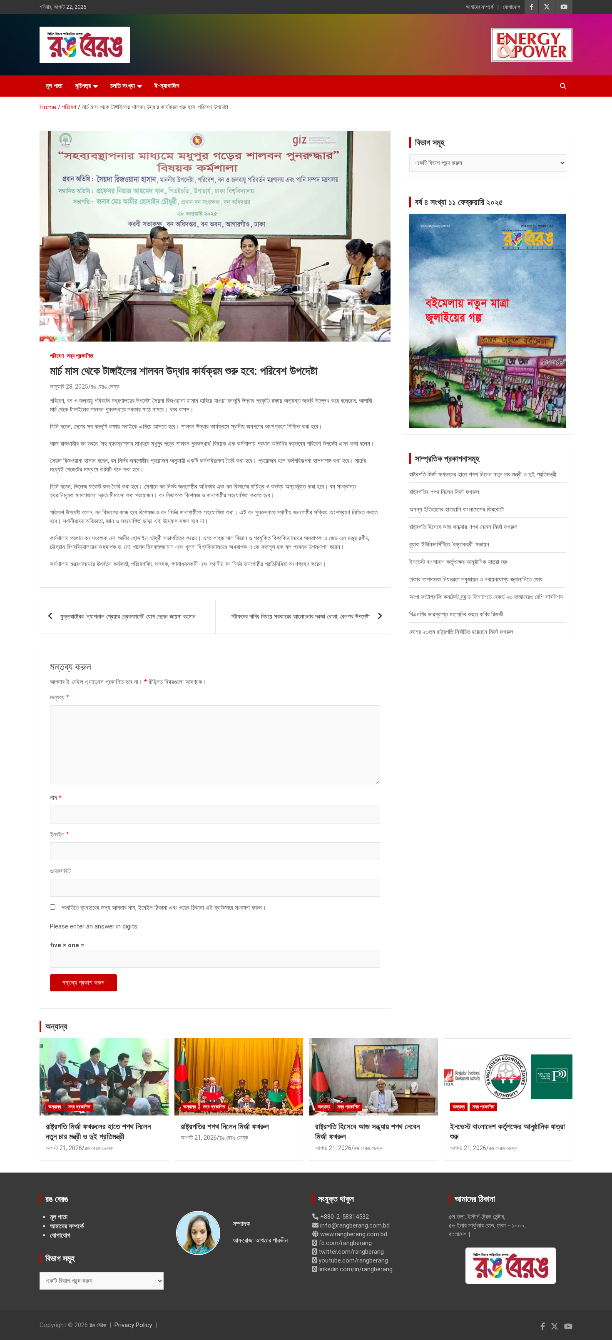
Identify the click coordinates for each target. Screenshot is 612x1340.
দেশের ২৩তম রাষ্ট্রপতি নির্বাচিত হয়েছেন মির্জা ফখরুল (461, 632)
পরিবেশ (57, 355)
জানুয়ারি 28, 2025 (69, 386)
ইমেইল (59, 834)
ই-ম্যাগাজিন (166, 86)
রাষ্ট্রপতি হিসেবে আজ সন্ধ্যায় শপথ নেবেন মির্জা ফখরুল (463, 527)
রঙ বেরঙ (98, 1325)
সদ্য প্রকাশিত (80, 355)
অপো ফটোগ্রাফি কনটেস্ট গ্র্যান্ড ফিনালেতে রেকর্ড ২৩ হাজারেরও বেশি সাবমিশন (486, 597)
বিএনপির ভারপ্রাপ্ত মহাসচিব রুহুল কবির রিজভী (456, 614)
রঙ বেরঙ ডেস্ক (105, 386)
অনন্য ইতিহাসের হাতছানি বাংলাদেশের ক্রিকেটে (456, 509)
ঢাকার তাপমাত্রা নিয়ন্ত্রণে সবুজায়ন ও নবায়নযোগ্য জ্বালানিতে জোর (475, 579)
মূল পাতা (54, 86)
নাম (56, 797)
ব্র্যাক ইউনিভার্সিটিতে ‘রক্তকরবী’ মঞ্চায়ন (449, 544)
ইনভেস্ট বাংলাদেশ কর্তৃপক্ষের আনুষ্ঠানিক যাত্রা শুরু (458, 562)
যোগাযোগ (511, 7)
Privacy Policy (133, 1325)
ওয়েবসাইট (60, 871)
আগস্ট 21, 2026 (64, 1148)
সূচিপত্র (83, 86)
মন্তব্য (59, 697)
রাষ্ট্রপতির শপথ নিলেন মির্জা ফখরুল (444, 492)
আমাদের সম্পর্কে (479, 7)
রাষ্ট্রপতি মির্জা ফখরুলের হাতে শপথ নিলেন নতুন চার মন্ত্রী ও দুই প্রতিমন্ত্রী (482, 474)
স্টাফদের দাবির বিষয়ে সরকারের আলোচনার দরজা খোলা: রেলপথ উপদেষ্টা (300, 616)
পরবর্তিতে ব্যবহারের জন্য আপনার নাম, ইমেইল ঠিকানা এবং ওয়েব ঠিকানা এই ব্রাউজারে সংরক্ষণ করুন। (163, 907)
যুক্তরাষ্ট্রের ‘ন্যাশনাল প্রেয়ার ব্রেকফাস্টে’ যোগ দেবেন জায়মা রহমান (128, 616)
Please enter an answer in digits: (94, 926)
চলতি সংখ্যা (122, 86)
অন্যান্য (56, 1026)
